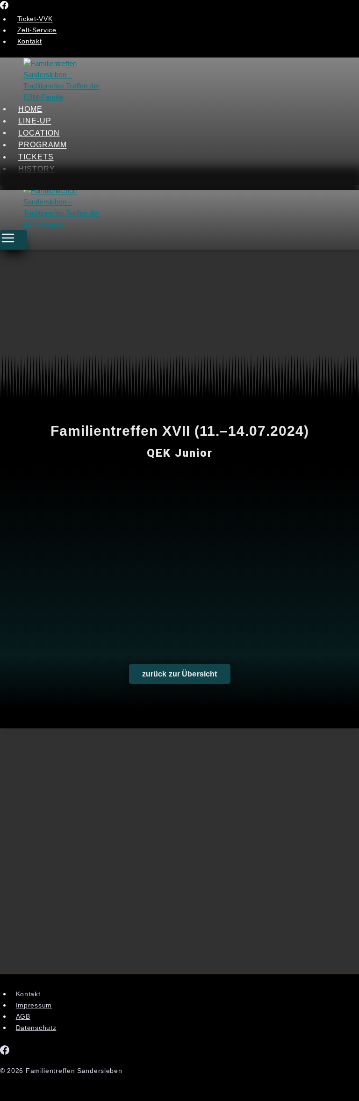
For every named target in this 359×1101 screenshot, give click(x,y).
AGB (23, 1016)
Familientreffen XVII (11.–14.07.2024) (179, 431)
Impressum (34, 1005)
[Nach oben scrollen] (325, 1085)
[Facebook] (4, 6)
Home (30, 109)
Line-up (34, 121)
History (36, 169)
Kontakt (29, 41)
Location (39, 133)
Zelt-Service (37, 30)
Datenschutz (36, 1027)
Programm (42, 145)
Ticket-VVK (35, 19)
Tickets (36, 157)
